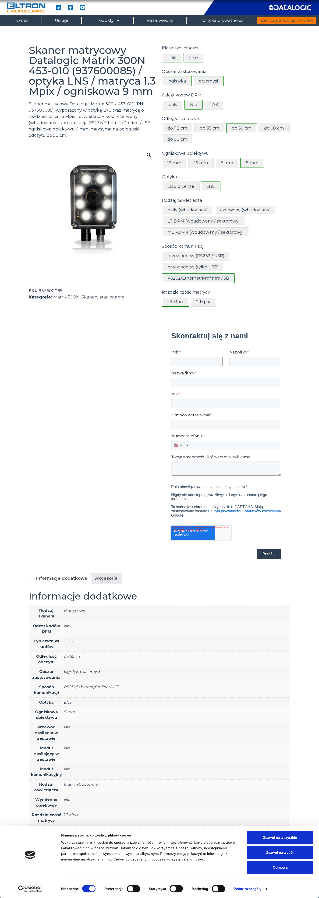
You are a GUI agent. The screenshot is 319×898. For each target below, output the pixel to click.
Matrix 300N (66, 297)
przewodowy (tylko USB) (193, 267)
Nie (67, 626)
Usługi (61, 20)
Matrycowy (74, 610)
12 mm (174, 162)
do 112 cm (177, 128)
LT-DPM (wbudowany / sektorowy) (203, 221)
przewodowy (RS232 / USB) (195, 255)
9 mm (69, 711)
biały (172, 104)
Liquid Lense (180, 186)
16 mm (201, 162)
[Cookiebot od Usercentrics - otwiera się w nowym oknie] (30, 888)
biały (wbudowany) (82, 784)
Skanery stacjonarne (103, 297)
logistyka (72, 671)
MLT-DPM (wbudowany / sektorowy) (205, 232)
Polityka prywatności (221, 20)
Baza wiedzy (160, 20)
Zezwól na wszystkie (280, 838)
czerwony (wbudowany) (245, 210)
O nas (22, 20)
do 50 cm (73, 656)
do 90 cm (177, 139)
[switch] (133, 888)
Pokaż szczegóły (248, 889)
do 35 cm (209, 128)
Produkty (104, 20)
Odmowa (280, 867)
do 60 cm (274, 128)
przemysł (91, 671)
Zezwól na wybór (280, 852)
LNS (68, 702)
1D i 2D (70, 641)
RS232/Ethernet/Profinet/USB (91, 687)
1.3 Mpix (71, 814)
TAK (214, 104)
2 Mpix (203, 301)
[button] (149, 155)
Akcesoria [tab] (106, 578)
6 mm (227, 162)
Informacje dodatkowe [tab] (61, 578)
